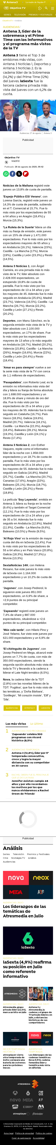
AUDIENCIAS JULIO (13, 902)
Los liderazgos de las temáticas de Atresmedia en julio (24, 912)
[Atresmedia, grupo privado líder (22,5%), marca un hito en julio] (15, 994)
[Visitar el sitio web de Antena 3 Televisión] (15, 1093)
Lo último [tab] (36, 724)
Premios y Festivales (40, 15)
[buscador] (46, 8)
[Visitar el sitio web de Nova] (15, 1100)
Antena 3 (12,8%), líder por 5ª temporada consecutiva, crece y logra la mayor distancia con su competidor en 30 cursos (31, 759)
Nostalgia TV (18, 858)
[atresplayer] (40, 8)
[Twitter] (6, 162)
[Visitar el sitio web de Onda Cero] (15, 1107)
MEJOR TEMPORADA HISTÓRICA (14, 1050)
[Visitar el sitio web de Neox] (41, 1093)
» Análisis (18, 20)
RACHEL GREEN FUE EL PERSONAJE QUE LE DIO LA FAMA (30, 776)
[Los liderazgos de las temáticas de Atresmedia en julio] (28, 885)
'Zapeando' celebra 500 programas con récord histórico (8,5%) (27, 737)
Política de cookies (44, 1133)
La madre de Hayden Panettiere (37, 2)
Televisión (20, 15)
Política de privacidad (24, 1133)
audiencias (12, 708)
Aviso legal (8, 1133)
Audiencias (9, 861)
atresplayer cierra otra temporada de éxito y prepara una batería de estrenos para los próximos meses (14, 1061)
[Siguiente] (51, 2)
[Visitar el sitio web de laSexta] (28, 1093)
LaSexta (45, 708)
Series (7, 15)
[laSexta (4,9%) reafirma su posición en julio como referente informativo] (28, 941)
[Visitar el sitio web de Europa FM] (28, 1107)
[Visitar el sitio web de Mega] (28, 1100)
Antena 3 (29, 708)
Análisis (13, 849)
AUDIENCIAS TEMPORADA (26, 749)
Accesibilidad (38, 1138)
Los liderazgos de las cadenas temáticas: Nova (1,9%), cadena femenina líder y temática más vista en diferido (40, 1061)
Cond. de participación (21, 1138)
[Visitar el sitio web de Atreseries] (41, 1100)
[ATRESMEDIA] (28, 1084)
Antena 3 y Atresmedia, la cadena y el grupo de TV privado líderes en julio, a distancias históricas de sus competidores (40, 1015)
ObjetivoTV (7, 20)
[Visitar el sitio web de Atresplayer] (21, 1114)
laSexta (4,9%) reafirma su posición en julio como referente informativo (27, 969)
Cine (5, 858)
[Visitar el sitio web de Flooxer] (38, 1114)
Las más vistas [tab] (16, 724)
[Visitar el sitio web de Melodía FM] (41, 1107)
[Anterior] (22, 2)
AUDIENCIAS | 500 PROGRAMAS (29, 730)
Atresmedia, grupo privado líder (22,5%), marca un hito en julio (14, 1010)
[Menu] (52, 8)
